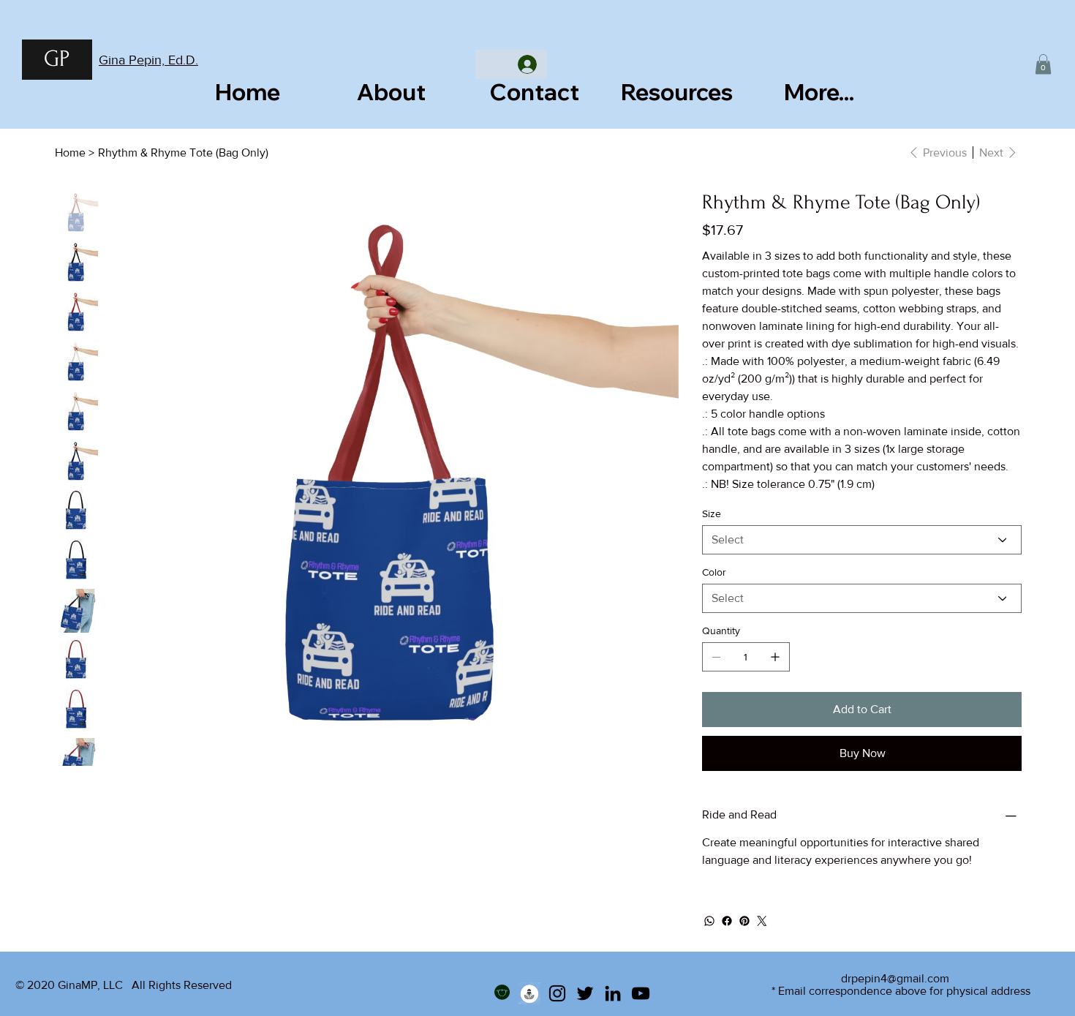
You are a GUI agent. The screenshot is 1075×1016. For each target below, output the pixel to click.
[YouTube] (641, 993)
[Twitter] (762, 921)
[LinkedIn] (613, 993)
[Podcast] (529, 993)
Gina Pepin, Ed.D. (148, 60)
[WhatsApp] (709, 921)
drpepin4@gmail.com (895, 978)
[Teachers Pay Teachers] (502, 993)
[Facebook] (727, 921)
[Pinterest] (744, 921)
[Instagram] (557, 993)
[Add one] (775, 656)
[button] (1043, 64)
